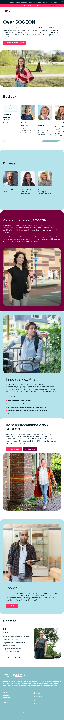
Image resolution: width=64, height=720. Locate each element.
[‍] (4, 658)
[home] (6, 11)
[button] (59, 11)
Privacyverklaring (20, 713)
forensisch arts (18, 230)
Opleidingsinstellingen (42, 5)
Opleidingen (6, 695)
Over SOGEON (55, 5)
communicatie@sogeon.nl (11, 651)
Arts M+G (5, 692)
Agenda (5, 702)
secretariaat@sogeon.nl (10, 639)
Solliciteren (6, 697)
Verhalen (5, 700)
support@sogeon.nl (9, 645)
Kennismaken (7, 705)
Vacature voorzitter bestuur (15, 43)
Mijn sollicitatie (28, 5)
